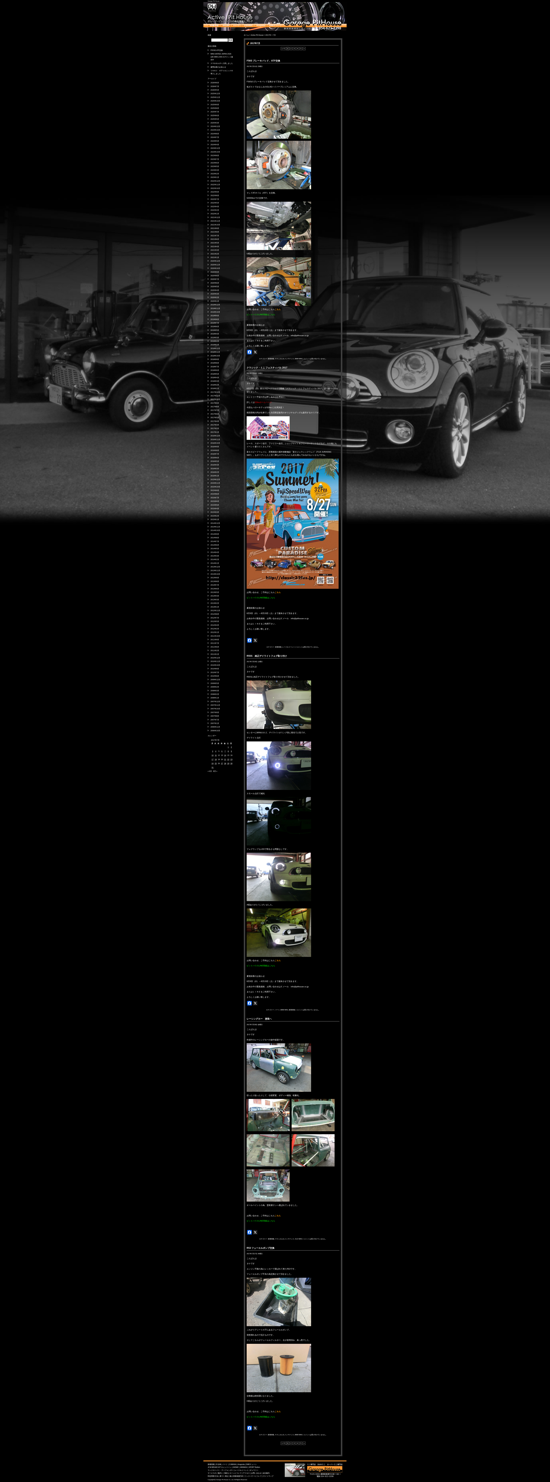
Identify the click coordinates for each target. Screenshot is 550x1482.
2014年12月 (215, 523)
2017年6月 (215, 414)
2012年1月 (215, 632)
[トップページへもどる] (212, 11)
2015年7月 (215, 498)
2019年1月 (215, 345)
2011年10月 (215, 636)
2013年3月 (215, 600)
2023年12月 (215, 148)
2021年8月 (215, 232)
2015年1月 (215, 520)
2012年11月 (215, 611)
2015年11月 (215, 483)
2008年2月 (215, 694)
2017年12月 (215, 392)
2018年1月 (215, 388)
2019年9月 (215, 316)
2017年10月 (215, 399)
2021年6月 (215, 239)
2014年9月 (215, 534)
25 (216, 764)
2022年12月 (215, 181)
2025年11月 (215, 97)
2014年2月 (215, 560)
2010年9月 (215, 669)
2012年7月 (215, 618)
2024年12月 (215, 126)
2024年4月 (215, 145)
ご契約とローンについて (232, 1473)
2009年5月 (215, 683)
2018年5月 (215, 374)
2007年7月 (215, 720)
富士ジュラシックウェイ (304, 452)
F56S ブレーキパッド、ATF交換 (263, 60)
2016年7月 (215, 454)
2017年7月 (215, 410)
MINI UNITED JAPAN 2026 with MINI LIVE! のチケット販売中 (222, 57)
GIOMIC (236, 1467)
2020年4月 (215, 290)
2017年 (268, 35)
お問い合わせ (256, 1473)
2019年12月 (215, 305)
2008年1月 (215, 698)
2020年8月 (215, 276)
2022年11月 (215, 185)
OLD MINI (298, 1239)
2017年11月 (215, 396)
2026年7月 (215, 86)
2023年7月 (215, 159)
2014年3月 (215, 556)
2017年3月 (215, 425)
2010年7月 (215, 672)
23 (231, 759)
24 (213, 764)
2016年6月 (215, 458)
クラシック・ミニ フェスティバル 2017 (267, 367)
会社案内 (266, 1473)
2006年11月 (215, 727)
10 (213, 755)
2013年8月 (215, 581)
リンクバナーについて (253, 1476)
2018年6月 (215, 370)
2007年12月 (215, 702)
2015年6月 (215, 501)
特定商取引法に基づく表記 (218, 1476)
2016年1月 (215, 476)
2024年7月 (215, 137)
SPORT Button (254, 1467)
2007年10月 (215, 709)
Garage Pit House (214, 1)
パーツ (236, 25)
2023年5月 (215, 166)
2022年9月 (215, 192)
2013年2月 (215, 603)
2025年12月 (215, 94)
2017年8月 (215, 407)
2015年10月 (215, 487)
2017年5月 (215, 418)
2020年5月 (215, 287)
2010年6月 (215, 676)
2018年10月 (215, 356)
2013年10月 (215, 574)
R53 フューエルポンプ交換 (260, 1248)
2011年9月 (215, 640)
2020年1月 (215, 301)
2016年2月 (215, 472)
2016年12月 (215, 436)
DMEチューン (274, 25)
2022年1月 (215, 214)
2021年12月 (215, 217)
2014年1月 (215, 563)
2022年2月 (215, 210)
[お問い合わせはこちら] (313, 30)
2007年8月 (215, 716)
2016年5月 (215, 461)
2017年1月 (215, 432)
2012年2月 (215, 629)
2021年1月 (215, 257)
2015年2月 (215, 516)
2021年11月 (215, 221)
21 (225, 759)
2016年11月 (215, 440)
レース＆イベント (288, 647)
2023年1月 (215, 177)
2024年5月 (215, 141)
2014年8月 (215, 538)
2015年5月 (215, 505)
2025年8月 (215, 108)
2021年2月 (215, 254)
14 (225, 755)
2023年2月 (215, 174)
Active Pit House (257, 35)
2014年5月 (215, 549)
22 (228, 759)
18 (216, 759)
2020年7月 (215, 279)
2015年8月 (215, 494)
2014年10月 (215, 530)
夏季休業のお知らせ (218, 67)
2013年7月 (215, 585)
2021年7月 (215, 236)
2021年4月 (215, 247)
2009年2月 (215, 687)
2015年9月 (215, 490)
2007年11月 (215, 705)
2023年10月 (215, 152)
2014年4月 (215, 552)
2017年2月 (215, 428)
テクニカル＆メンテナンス (284, 359)
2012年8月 (215, 614)
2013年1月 (215, 607)
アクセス (246, 1473)
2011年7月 (215, 643)
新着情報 (213, 25)
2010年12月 (215, 658)
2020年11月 (215, 265)
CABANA (247, 25)
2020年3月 (215, 294)
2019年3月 (215, 338)
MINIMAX (243, 1467)
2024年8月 (215, 134)
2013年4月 (215, 596)
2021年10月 (215, 225)
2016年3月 (215, 469)
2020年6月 (215, 283)
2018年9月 (215, 359)
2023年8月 (215, 156)
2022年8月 (215, 196)
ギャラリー (254, 1470)
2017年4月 (215, 421)
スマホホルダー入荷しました (222, 63)
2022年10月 (215, 188)
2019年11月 (215, 308)
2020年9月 (215, 272)
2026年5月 (215, 90)
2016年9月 (215, 447)
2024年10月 (215, 130)
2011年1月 (215, 654)
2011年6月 (215, 647)
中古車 (225, 25)
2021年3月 (215, 250)
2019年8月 (215, 319)
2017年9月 (215, 403)
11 (216, 755)
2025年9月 (215, 105)
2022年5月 (215, 203)
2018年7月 (215, 367)
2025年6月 (215, 116)
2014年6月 (215, 545)
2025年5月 (215, 119)
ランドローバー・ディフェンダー (220, 1470)
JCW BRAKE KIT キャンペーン (219, 1467)
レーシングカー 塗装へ (259, 1019)
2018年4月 (215, 378)
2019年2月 (215, 341)
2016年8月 (215, 450)
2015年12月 (215, 480)
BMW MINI (298, 359)
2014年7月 (215, 541)
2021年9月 (215, 228)
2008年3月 (215, 691)
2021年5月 (215, 243)
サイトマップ (268, 1476)
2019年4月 (215, 334)
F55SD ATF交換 (217, 50)
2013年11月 (215, 571)
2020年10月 (215, 268)
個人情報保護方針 (236, 1476)
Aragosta (260, 25)
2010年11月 (215, 661)
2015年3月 (215, 512)
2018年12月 (215, 348)
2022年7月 (215, 199)
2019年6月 (215, 327)
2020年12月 (215, 261)
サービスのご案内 (214, 1473)
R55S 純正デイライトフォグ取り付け (267, 656)
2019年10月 (215, 312)
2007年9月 (215, 712)
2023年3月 (215, 170)
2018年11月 (215, 352)
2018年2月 (215, 385)
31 (213, 768)
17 (213, 759)
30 (231, 764)
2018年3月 (215, 381)
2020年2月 (215, 297)
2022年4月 (215, 207)
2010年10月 (215, 665)
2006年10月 (215, 731)
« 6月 (210, 771)
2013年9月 (215, 578)
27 (222, 764)
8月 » (215, 771)
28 (225, 764)
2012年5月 (215, 621)
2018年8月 (215, 363)
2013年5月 (215, 592)
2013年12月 (215, 567)
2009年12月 (215, 680)
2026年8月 (215, 83)
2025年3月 (215, 123)
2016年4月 (215, 465)
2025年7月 (215, 112)
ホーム (246, 35)
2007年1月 (215, 723)
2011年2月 (215, 651)
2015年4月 (215, 509)
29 (228, 764)
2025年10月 (215, 101)
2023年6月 (215, 163)
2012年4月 (215, 625)
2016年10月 (215, 443)
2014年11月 (215, 527)
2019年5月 (215, 330)
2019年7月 (215, 323)
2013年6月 (215, 589)
